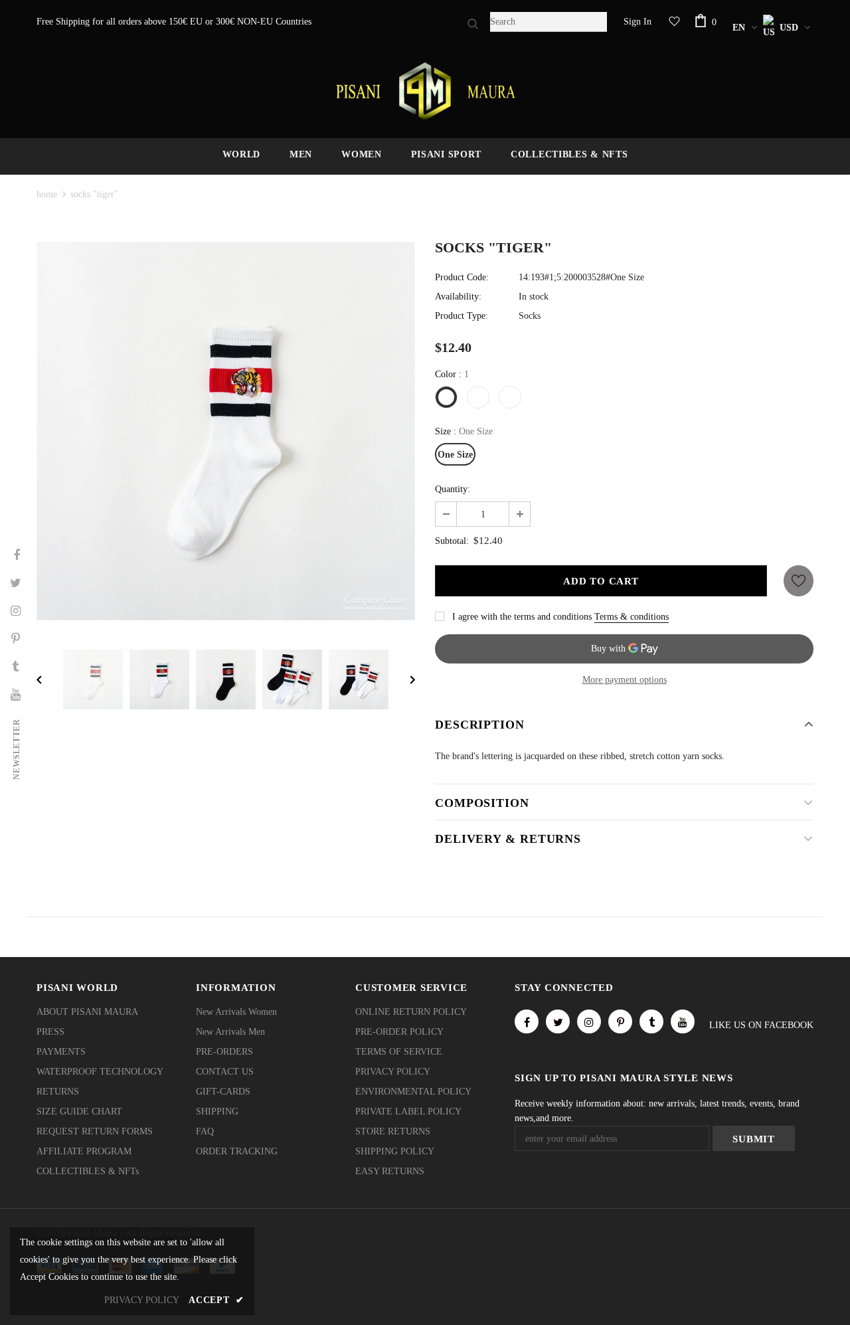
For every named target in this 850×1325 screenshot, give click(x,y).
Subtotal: (452, 541)
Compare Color (375, 600)
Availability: (458, 297)
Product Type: (461, 316)
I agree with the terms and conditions (522, 617)
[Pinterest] (620, 1021)
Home (47, 194)
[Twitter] (558, 1021)
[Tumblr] (651, 1021)
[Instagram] (589, 1021)
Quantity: (452, 489)
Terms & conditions (631, 617)
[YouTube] (683, 1021)
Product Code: (462, 277)
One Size (455, 455)
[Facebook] (527, 1021)
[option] (226, 431)
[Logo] (425, 91)
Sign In (637, 22)
